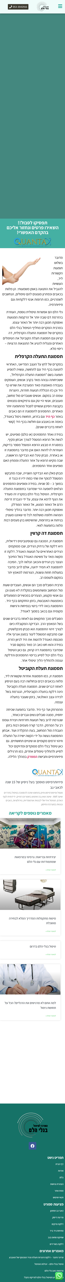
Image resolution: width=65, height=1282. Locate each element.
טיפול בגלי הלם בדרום (43, 946)
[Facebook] (32, 1146)
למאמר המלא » (51, 870)
